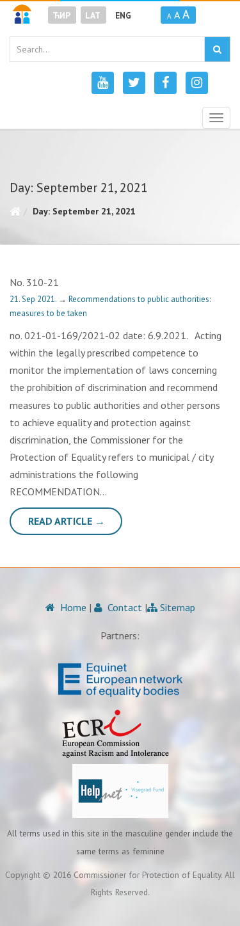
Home (72, 607)
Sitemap (176, 607)
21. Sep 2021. (34, 299)
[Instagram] (196, 83)
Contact (123, 607)
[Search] (217, 49)
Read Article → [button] (66, 521)
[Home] (15, 211)
